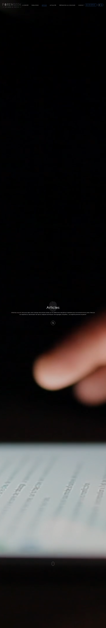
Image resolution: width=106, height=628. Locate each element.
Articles (44, 5)
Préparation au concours (67, 5)
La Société (25, 5)
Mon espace (91, 4)
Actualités (53, 5)
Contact (81, 5)
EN (101, 5)
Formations (35, 5)
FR (99, 5)
